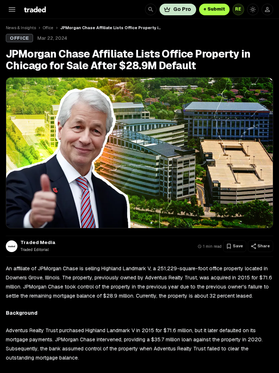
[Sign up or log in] (267, 9)
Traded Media (38, 243)
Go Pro (182, 9)
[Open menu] (12, 9)
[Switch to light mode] (253, 9)
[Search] (151, 9)
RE (238, 9)
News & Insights (21, 27)
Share (264, 245)
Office (48, 27)
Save (238, 245)
